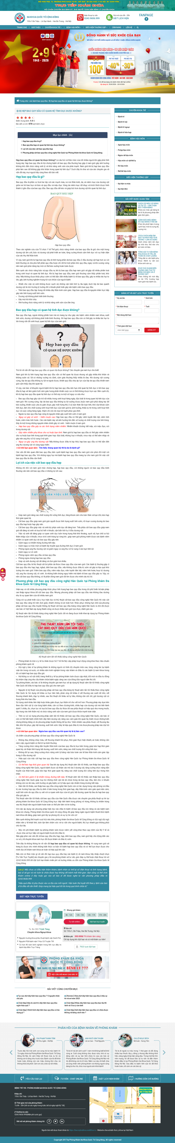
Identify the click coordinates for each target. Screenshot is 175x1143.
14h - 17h (91, 915)
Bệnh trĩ (121, 117)
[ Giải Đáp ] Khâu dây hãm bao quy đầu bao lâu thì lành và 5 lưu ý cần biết (85, 1004)
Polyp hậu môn (124, 150)
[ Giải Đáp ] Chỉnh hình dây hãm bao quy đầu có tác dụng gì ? (38, 1011)
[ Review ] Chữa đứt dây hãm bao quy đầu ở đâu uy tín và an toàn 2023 (85, 997)
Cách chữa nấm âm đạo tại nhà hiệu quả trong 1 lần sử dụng (147, 238)
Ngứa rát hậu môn (125, 155)
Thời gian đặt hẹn (124, 326)
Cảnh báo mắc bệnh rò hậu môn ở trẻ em (147, 221)
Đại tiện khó (123, 189)
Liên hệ (129, 27)
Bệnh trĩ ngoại (124, 127)
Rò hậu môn (123, 166)
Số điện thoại (122, 307)
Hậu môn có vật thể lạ (127, 161)
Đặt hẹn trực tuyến (97, 922)
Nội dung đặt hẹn (123, 315)
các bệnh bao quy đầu (38, 101)
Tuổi (146, 307)
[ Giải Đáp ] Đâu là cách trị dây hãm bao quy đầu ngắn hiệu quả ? (37, 1004)
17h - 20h (102, 915)
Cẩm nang (116, 27)
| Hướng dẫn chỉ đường (146, 1079)
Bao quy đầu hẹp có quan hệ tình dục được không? (44, 145)
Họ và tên (120, 298)
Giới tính (148, 298)
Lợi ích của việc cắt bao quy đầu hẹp (38, 149)
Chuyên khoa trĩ (53, 27)
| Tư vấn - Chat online (71, 1079)
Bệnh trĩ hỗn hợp (124, 132)
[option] (39, 1051)
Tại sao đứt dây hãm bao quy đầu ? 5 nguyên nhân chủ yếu (38, 997)
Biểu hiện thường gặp (96, 27)
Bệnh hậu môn (73, 27)
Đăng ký (152, 330)
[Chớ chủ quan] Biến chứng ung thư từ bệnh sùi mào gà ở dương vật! (147, 271)
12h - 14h (80, 915)
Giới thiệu (35, 27)
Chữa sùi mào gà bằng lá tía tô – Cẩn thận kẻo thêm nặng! (148, 205)
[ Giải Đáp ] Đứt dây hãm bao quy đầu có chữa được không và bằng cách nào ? (86, 1011)
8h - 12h (69, 915)
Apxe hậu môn (124, 145)
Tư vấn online (74, 922)
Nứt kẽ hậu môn (124, 171)
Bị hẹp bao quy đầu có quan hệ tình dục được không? (71, 101)
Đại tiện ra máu (124, 184)
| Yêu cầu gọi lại (33, 1079)
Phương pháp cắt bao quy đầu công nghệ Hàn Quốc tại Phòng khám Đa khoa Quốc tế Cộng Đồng (62, 153)
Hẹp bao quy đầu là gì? (32, 141)
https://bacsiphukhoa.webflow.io (82, 1130)
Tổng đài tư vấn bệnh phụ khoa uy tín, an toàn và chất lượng (148, 254)
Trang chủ (22, 27)
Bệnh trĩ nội (122, 122)
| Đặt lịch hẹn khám (108, 1079)
